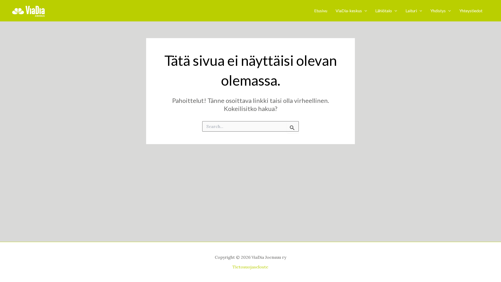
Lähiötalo (383, 10)
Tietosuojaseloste (250, 266)
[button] (364, 10)
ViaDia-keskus (349, 10)
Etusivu (320, 10)
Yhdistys (438, 10)
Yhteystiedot (470, 10)
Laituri (411, 10)
